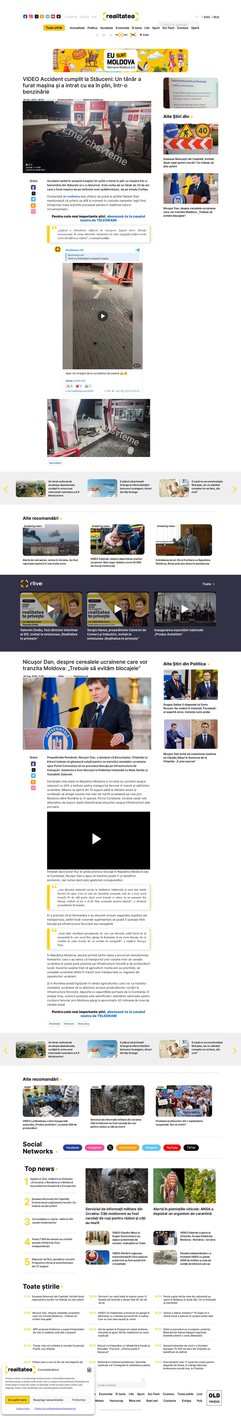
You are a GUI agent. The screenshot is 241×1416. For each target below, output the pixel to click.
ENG (207, 17)
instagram (31, 17)
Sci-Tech (168, 28)
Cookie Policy (23, 1408)
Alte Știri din (176, 116)
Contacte (71, 17)
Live (146, 34)
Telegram (33, 199)
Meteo (99, 1400)
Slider (61, 676)
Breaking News (65, 99)
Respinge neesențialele (48, 1400)
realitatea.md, (76, 196)
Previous (2, 486)
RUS (216, 17)
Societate (106, 28)
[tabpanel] (51, 617)
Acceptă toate (17, 1400)
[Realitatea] (130, 16)
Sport (156, 28)
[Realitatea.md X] (36, 16)
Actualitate (77, 28)
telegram (48, 17)
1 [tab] (116, 644)
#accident (55, 462)
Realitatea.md (81, 676)
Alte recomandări (41, 518)
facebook (25, 17)
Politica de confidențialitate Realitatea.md (55, 1408)
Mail (33, 211)
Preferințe (78, 1400)
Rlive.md (134, 1400)
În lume (137, 28)
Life (146, 28)
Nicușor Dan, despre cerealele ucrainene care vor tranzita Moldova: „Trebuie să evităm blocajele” (85, 665)
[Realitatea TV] (133, 34)
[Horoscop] (97, 34)
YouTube (172, 1147)
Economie (122, 28)
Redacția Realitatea (93, 99)
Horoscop (116, 1400)
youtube (53, 17)
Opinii (195, 28)
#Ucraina (83, 1023)
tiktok (58, 17)
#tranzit (69, 1023)
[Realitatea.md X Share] (33, 193)
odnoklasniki (42, 17)
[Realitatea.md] (214, 1397)
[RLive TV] (31, 584)
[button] (89, 1370)
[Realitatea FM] (121, 34)
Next (238, 486)
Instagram (94, 1147)
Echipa (84, 17)
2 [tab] (119, 644)
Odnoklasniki (33, 205)
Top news (39, 1169)
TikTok (191, 1147)
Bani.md (152, 1400)
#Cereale (54, 1023)
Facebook (33, 187)
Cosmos (182, 28)
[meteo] (111, 34)
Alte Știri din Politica (184, 663)
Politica (92, 28)
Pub (94, 17)
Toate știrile (54, 27)
